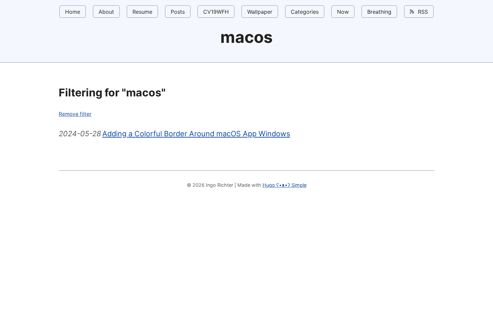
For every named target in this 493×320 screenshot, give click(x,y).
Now (343, 11)
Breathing (379, 11)
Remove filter (75, 114)
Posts (178, 11)
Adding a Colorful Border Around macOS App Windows (196, 133)
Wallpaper (259, 11)
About (106, 11)
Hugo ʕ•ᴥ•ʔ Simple (285, 185)
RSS (422, 11)
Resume (142, 11)
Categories (305, 11)
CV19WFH (216, 11)
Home (72, 11)
